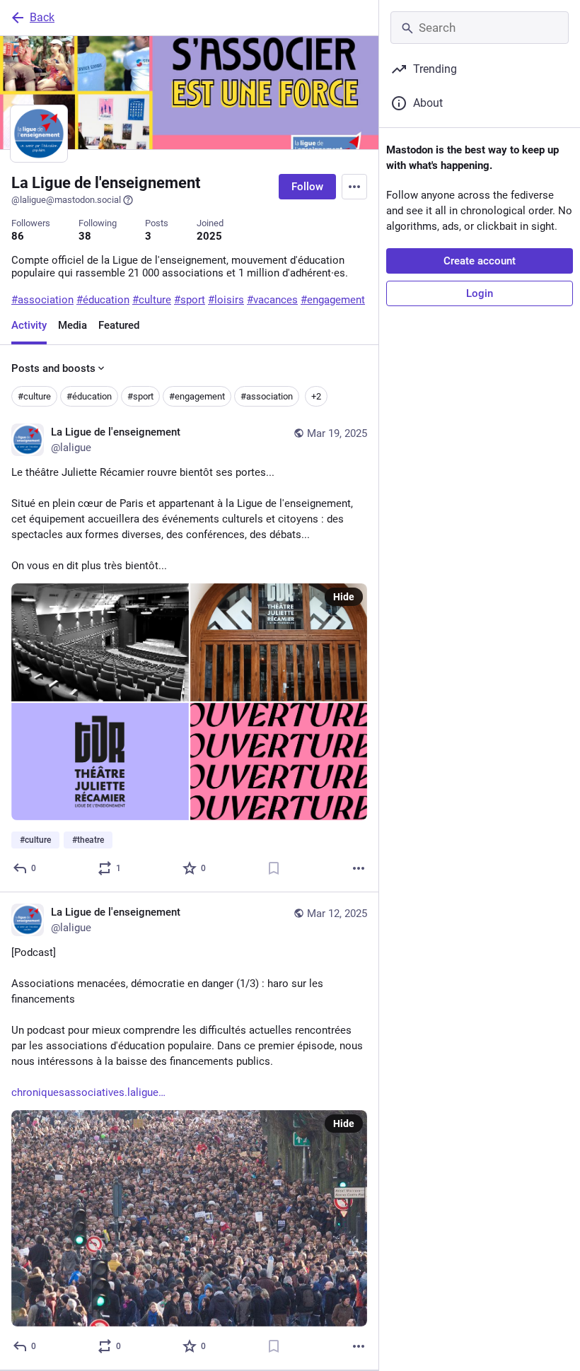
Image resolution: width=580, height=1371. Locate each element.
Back (42, 17)
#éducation (89, 396)
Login (479, 293)
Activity (29, 325)
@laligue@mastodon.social (66, 199)
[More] (358, 868)
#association (266, 396)
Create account (479, 261)
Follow (307, 186)
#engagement (197, 396)
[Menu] (354, 186)
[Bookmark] (273, 868)
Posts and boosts (53, 368)
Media (72, 325)
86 (17, 236)
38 (85, 236)
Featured (118, 325)
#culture (34, 396)
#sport (140, 396)
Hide (343, 596)
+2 (316, 396)
